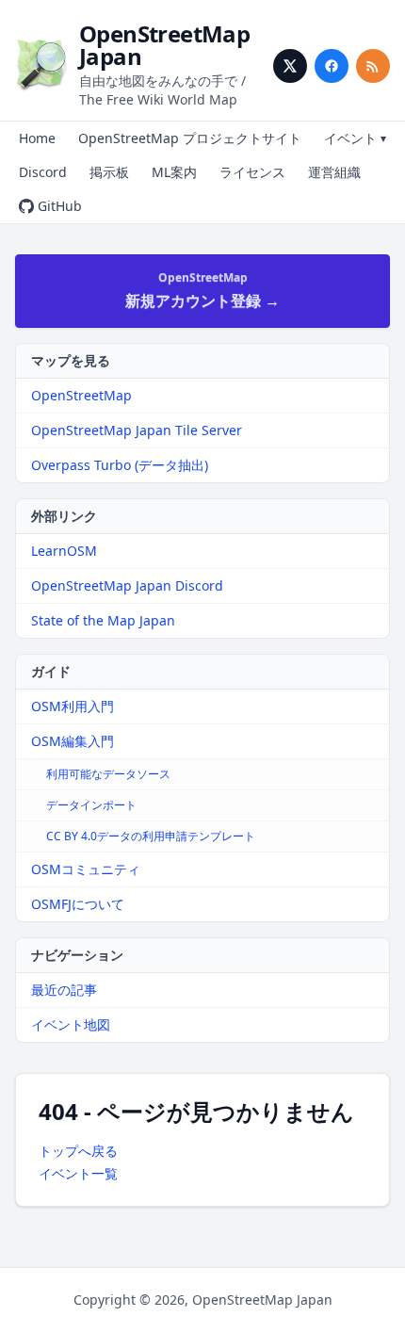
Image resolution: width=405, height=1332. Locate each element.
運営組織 (334, 172)
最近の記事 (64, 990)
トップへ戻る (78, 1151)
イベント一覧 (78, 1173)
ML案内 (174, 172)
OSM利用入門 (72, 706)
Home (37, 138)
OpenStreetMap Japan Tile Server (136, 430)
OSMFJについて (77, 904)
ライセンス (252, 172)
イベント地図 (70, 1024)
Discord (43, 172)
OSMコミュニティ (85, 869)
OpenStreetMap (81, 395)
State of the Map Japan (103, 620)
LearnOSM (64, 551)
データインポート (91, 805)
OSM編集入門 (72, 741)
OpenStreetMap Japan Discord (127, 585)
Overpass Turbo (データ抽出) (119, 465)
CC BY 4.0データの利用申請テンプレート (150, 836)
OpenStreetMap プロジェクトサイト (189, 138)
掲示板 (109, 172)
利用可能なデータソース (108, 774)
